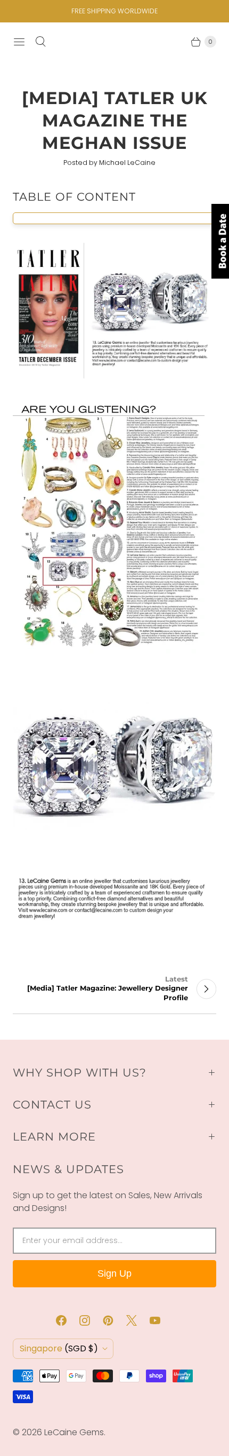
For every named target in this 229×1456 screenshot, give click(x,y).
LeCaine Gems (74, 1432)
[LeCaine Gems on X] (138, 1320)
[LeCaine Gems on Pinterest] (114, 1320)
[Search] (40, 41)
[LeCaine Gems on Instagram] (91, 1320)
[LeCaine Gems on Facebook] (67, 1320)
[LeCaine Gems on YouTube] (161, 1320)
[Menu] (19, 41)
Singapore (59, 1348)
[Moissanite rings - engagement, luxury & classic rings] (114, 378)
